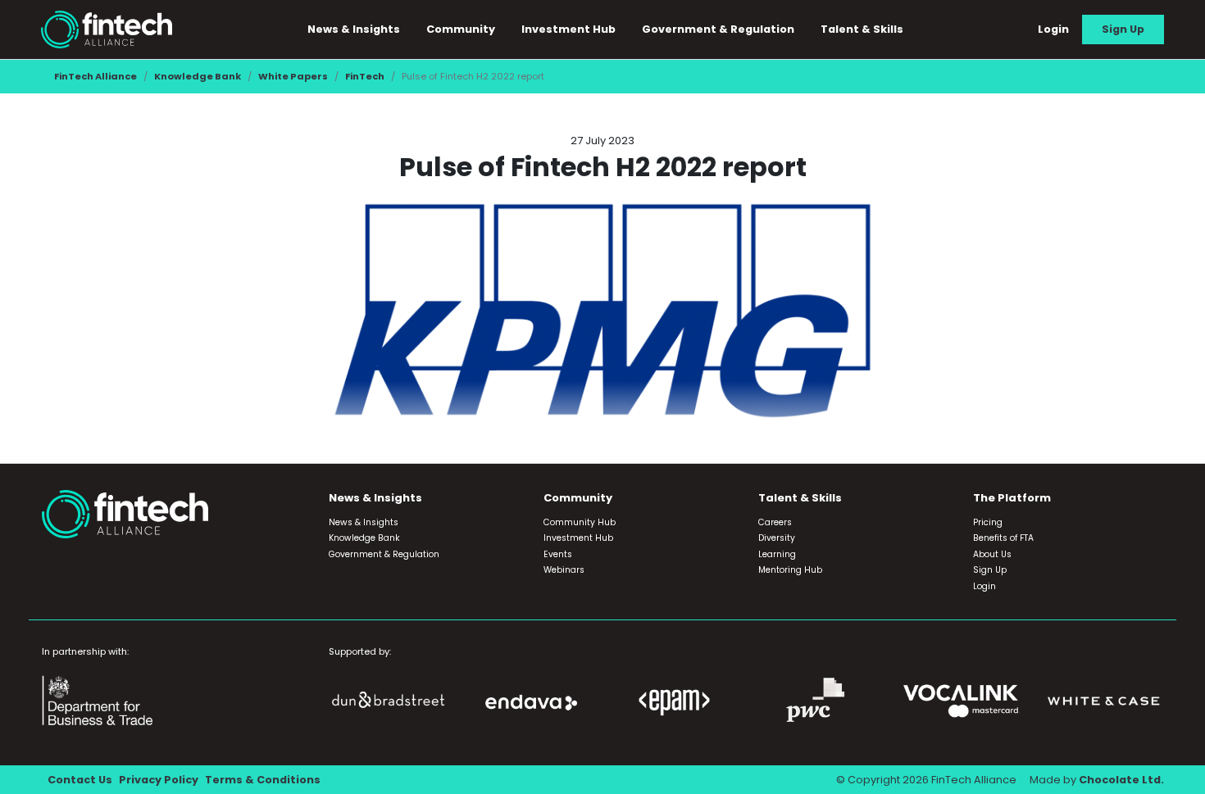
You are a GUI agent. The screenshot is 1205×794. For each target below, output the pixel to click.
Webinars (563, 570)
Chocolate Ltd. (1121, 780)
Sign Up (1123, 29)
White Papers (293, 76)
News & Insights (363, 522)
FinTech (364, 76)
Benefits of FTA (1003, 538)
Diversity (776, 538)
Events (557, 554)
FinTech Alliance (95, 76)
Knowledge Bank (197, 76)
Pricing (988, 522)
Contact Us (80, 780)
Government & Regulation (718, 29)
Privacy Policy (158, 780)
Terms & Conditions (263, 780)
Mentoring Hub (790, 570)
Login (1053, 29)
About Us (992, 554)
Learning (777, 554)
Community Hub (579, 522)
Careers (775, 522)
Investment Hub (568, 29)
